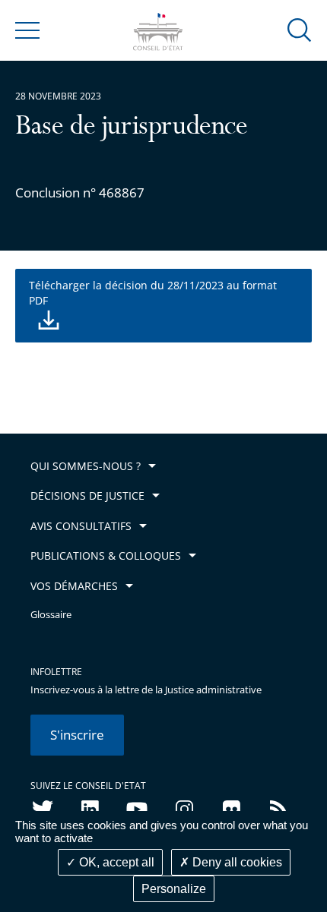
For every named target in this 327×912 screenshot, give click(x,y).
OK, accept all (115, 862)
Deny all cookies (235, 862)
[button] (299, 29)
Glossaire (50, 614)
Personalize (173, 888)
